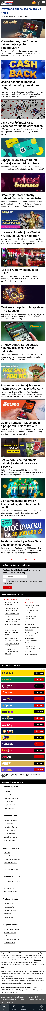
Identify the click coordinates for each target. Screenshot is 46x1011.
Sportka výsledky (9, 904)
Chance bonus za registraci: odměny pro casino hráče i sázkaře (19, 348)
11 (31, 559)
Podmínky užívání (33, 997)
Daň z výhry (7, 791)
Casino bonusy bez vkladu (12, 859)
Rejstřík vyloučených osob (12, 795)
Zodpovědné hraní (6, 964)
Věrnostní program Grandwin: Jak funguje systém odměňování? (20, 44)
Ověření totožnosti (9, 834)
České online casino (10, 820)
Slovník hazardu (9, 808)
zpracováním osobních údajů (23, 581)
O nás (3, 997)
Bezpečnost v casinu (10, 837)
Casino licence (8, 801)
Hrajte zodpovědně (6, 971)
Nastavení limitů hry (10, 932)
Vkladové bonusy (9, 866)
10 (26, 559)
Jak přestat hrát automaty (11, 929)
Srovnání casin (8, 824)
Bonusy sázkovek (9, 885)
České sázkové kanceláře (12, 881)
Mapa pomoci (23, 990)
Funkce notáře (8, 917)
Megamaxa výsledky (10, 907)
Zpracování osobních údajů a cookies (13, 1000)
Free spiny (7, 852)
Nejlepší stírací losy (10, 910)
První (11, 559)
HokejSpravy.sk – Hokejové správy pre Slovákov (11, 651)
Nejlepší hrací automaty (11, 827)
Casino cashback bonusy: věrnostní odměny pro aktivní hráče (20, 85)
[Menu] (43, 3)
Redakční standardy (20, 997)
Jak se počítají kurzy (10, 888)
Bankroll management (11, 891)
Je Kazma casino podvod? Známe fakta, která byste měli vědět (20, 504)
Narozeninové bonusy (11, 856)
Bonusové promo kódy (11, 869)
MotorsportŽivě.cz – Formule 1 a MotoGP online (11, 633)
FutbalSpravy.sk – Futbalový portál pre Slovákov (31, 641)
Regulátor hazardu (10, 805)
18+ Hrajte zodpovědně (33, 1000)
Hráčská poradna (9, 942)
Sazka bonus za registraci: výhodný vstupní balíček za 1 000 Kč (19, 463)
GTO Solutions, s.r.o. (7, 1002)
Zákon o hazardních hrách (12, 798)
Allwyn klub (7, 914)
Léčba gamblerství (9, 936)
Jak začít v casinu (9, 830)
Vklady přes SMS (9, 840)
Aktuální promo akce (10, 862)
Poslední (35, 559)
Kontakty (9, 997)
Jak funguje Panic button (11, 939)
